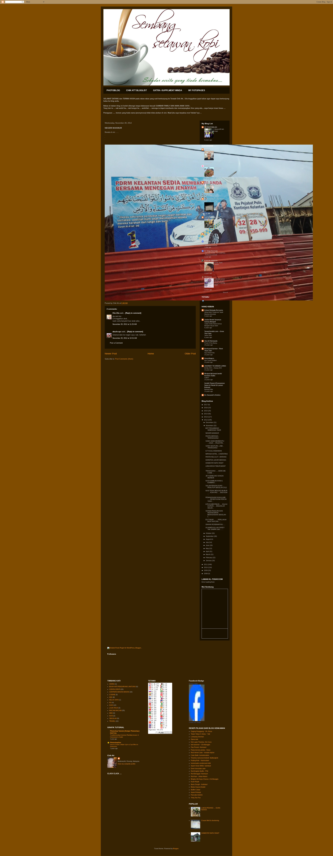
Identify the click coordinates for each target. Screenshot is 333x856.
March (208, 554)
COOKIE (112, 695)
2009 (206, 570)
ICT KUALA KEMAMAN (214, 451)
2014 (206, 414)
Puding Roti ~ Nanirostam (200, 760)
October (209, 533)
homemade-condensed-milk (201, 763)
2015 (206, 411)
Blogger (175, 849)
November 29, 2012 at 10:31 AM (125, 338)
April (207, 551)
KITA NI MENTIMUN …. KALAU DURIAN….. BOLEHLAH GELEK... (216, 506)
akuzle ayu (117, 332)
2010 (206, 567)
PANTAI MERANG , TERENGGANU (212, 437)
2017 (206, 405)
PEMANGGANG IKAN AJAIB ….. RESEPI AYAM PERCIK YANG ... (216, 499)
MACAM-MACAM (115, 710)
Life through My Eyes (212, 217)
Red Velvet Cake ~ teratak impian (202, 752)
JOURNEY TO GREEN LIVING (215, 366)
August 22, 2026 (219, 151)
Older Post (190, 353)
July (207, 542)
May (207, 548)
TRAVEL (112, 721)
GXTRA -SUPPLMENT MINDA (167, 90)
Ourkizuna (208, 277)
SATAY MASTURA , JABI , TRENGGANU (214, 447)
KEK (110, 697)
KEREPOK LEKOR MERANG (216, 460)
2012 (206, 420)
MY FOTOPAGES (196, 90)
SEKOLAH (113, 718)
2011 (206, 564)
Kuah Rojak (195, 782)
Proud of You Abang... (211, 343)
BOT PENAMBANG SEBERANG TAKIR (213, 429)
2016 (206, 408)
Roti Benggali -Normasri (199, 774)
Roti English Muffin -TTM (199, 771)
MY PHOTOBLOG (210, 127)
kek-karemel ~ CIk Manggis (200, 745)
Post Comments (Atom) (124, 359)
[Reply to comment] (133, 313)
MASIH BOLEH (209, 236)
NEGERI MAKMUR (212, 433)
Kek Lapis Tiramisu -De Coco (201, 742)
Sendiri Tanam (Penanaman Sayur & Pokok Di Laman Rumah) (214, 385)
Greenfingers (209, 358)
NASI (111, 716)
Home (151, 353)
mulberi (206, 377)
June (208, 545)
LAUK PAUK (113, 708)
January (209, 560)
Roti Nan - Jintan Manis (199, 776)
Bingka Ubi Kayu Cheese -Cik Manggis (204, 779)
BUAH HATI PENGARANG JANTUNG (122, 687)
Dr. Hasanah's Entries (212, 395)
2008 (206, 573)
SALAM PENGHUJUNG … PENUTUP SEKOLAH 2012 (216, 486)
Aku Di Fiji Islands (210, 341)
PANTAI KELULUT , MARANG (216, 457)
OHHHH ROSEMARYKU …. (215, 524)
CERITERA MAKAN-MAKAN (119, 692)
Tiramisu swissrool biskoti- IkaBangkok (204, 758)
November (210, 426)
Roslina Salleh (193, 683)
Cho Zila (116, 313)
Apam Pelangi (196, 792)
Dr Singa (207, 241)
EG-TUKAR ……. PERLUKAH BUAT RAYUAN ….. (216, 520)
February (209, 557)
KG (110, 702)
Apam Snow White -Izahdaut (201, 766)
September (210, 536)
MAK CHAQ (208, 234)
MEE (111, 713)
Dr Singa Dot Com (211, 251)
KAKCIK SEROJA (210, 261)
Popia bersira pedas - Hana (200, 750)
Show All (225, 292)
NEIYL (206, 166)
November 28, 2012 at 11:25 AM (125, 324)
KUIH (111, 705)
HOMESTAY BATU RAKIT (214, 463)
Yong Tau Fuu (196, 798)
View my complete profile (126, 764)
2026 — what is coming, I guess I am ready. (219, 221)
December (210, 422)
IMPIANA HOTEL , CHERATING (217, 454)
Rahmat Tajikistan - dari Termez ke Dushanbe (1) (220, 205)
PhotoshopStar (115, 742)
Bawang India (208, 389)
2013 (206, 417)
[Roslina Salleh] (196, 720)
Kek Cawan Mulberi (210, 360)
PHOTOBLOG (113, 90)
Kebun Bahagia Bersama (213, 310)
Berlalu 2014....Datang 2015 (213, 368)
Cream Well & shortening (210, 820)
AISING (111, 684)
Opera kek (194, 739)
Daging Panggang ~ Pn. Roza (201, 731)
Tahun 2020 (208, 335)
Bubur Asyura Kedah (198, 787)
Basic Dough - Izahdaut (199, 784)
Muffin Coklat (195, 790)
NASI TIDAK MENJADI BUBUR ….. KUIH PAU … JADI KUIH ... (216, 492)
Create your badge (195, 722)
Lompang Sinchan (197, 737)
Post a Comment (116, 343)
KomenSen (208, 182)
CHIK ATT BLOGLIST (136, 90)
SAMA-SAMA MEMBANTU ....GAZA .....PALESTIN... (215, 442)
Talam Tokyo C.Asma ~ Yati (200, 734)
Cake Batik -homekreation (200, 755)
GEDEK (207, 149)
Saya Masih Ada (209, 352)
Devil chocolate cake (198, 768)
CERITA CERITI (114, 689)
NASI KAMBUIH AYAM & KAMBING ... (214, 482)
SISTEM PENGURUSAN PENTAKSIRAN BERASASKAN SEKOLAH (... (216, 513)
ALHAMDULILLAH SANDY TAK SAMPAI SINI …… (215, 528)
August (208, 539)
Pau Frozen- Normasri (198, 747)
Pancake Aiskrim (197, 795)
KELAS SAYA (114, 700)
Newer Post (111, 353)
